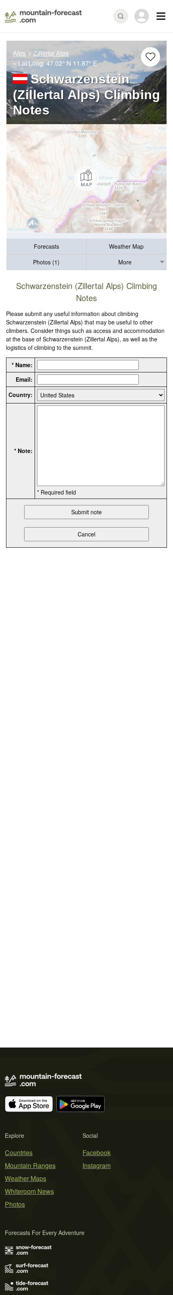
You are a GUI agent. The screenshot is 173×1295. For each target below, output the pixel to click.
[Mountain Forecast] (43, 16)
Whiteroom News (29, 1191)
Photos (15, 1204)
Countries (19, 1152)
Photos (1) (46, 262)
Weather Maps (25, 1178)
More (125, 262)
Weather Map (126, 246)
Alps (19, 53)
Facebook (96, 1152)
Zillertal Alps (51, 53)
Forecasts (46, 246)
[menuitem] (46, 246)
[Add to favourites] (150, 57)
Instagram (96, 1165)
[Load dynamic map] (86, 178)
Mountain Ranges (30, 1165)
